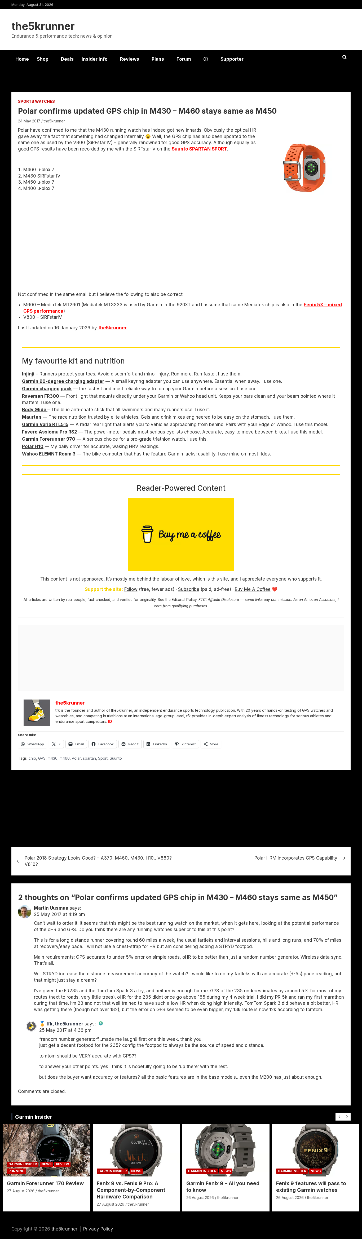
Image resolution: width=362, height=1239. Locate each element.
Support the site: (104, 589)
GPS (42, 758)
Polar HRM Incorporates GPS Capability (295, 858)
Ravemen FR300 (40, 396)
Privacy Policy (98, 1229)
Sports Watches (36, 101)
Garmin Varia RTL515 (45, 424)
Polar (76, 758)
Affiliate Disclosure (223, 600)
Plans (158, 59)
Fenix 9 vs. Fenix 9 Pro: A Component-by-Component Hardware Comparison (131, 1190)
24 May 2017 (29, 121)
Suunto (116, 758)
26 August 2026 (200, 1197)
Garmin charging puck (47, 388)
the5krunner (43, 26)
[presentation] (339, 1117)
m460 (65, 758)
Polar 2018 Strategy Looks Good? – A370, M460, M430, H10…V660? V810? (98, 861)
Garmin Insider (33, 1117)
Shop (42, 59)
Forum (183, 59)
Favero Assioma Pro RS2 (49, 432)
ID (110, 721)
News (46, 1164)
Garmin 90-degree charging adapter (63, 381)
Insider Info (95, 59)
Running (16, 1171)
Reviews (129, 59)
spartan (89, 758)
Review (62, 1164)
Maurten (31, 417)
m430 (53, 758)
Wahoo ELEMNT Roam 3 (49, 454)
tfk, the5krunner (64, 1023)
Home (22, 59)
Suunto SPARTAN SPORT (199, 149)
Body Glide (34, 409)
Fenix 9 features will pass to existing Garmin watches (311, 1186)
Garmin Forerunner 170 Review (45, 1183)
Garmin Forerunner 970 (48, 439)
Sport (103, 758)
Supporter (232, 59)
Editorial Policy (184, 600)
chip (32, 758)
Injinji (28, 374)
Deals (67, 59)
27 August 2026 (20, 1191)
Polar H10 (32, 446)
